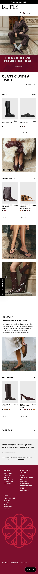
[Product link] (10, 117)
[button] (28, 13)
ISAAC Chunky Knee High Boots (7, 121)
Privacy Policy (21, 459)
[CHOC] (29, 210)
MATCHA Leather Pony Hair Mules (24, 405)
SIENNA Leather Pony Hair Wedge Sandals (25, 206)
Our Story (8, 473)
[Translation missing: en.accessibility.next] (34, 430)
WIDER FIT (7, 500)
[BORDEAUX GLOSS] (29, 409)
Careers (7, 475)
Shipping (23, 479)
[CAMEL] (5, 409)
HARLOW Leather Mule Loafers (24, 121)
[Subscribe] (34, 452)
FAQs (22, 488)
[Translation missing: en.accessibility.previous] (30, 430)
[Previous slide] (30, 178)
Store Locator (26, 486)
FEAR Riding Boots (6, 405)
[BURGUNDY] (24, 126)
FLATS (6, 504)
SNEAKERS (8, 506)
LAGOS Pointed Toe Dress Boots (7, 206)
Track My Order (26, 477)
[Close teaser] (6, 277)
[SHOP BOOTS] (19, 279)
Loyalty (23, 475)
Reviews (7, 484)
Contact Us (24, 490)
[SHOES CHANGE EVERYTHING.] (19, 318)
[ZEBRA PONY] (20, 210)
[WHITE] (22, 409)
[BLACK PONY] (27, 409)
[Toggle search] (20, 13)
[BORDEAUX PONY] (23, 210)
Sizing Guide (25, 484)
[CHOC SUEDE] (22, 126)
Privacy (7, 477)
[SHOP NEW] (19, 155)
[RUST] (9, 409)
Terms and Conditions (8, 481)
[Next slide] (34, 178)
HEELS (6, 508)
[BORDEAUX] (5, 210)
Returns (23, 481)
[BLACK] (2, 126)
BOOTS (6, 502)
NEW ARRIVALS (9, 498)
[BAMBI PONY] (34, 409)
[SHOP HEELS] (19, 242)
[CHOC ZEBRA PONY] (31, 409)
